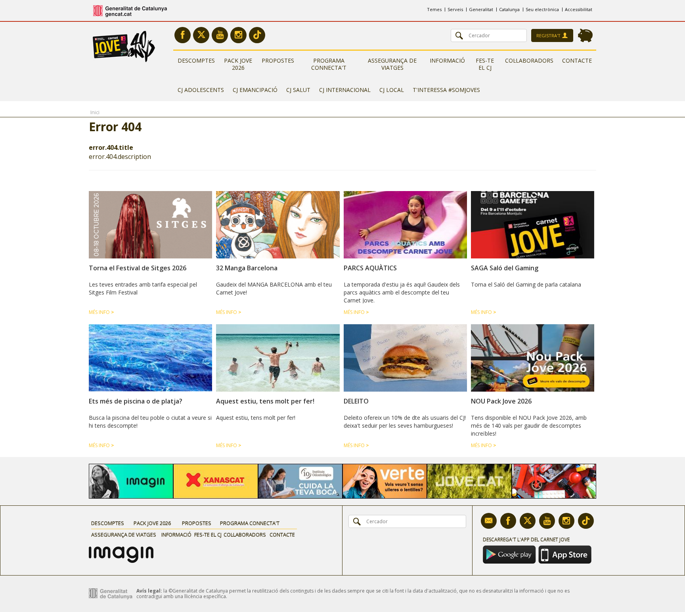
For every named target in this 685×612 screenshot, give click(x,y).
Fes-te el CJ (485, 64)
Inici (94, 112)
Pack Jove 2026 (238, 64)
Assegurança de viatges (392, 64)
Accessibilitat (578, 9)
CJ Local (391, 90)
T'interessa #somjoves (446, 90)
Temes (434, 9)
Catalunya (509, 9)
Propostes (278, 60)
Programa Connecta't (328, 64)
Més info (101, 312)
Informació (447, 60)
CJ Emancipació (255, 90)
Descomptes (196, 60)
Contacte (577, 60)
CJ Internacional (345, 90)
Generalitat (481, 9)
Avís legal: (149, 590)
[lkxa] (121, 549)
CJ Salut (298, 90)
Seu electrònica (542, 9)
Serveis (455, 9)
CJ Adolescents (201, 90)
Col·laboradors (529, 60)
